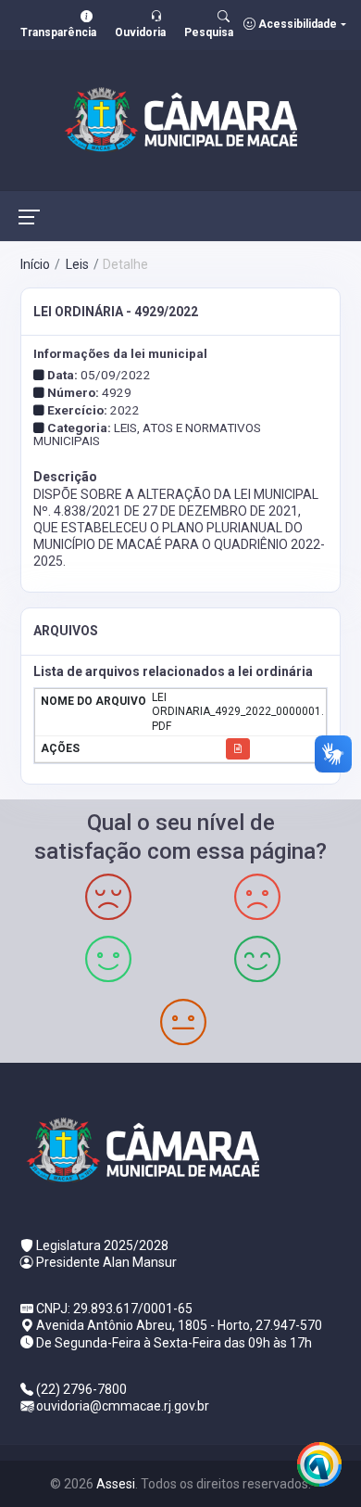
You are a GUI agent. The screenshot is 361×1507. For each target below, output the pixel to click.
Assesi (115, 1483)
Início (35, 264)
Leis (76, 264)
